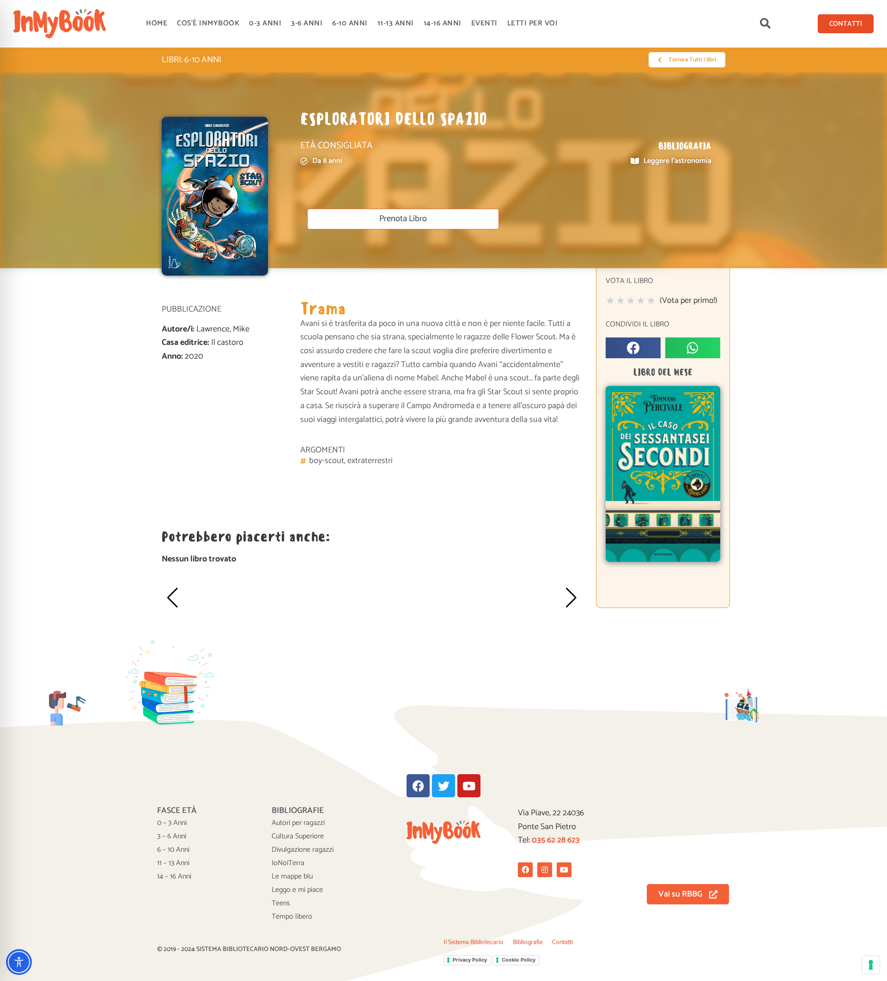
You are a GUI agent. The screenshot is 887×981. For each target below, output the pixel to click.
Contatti (562, 942)
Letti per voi (532, 23)
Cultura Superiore (298, 837)
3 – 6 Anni (171, 837)
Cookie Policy (518, 960)
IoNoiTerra (288, 863)
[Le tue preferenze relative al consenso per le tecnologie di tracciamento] (871, 965)
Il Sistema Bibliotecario (474, 942)
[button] (765, 23)
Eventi (484, 23)
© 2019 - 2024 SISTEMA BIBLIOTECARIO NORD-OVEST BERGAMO (249, 949)
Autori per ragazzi (298, 823)
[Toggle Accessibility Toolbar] (19, 962)
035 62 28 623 (556, 840)
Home (156, 23)
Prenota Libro (403, 219)
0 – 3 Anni (172, 823)
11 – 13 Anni (173, 863)
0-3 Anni (265, 23)
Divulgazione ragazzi (303, 850)
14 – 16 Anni (174, 877)
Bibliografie (528, 942)
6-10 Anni (350, 23)
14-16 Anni (443, 23)
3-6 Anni (306, 23)
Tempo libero (292, 917)
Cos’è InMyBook (208, 23)
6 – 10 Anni (173, 850)
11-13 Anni (395, 23)
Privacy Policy (470, 960)
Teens (281, 903)
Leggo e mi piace (297, 890)
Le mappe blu (292, 877)
